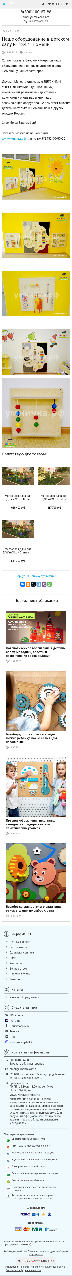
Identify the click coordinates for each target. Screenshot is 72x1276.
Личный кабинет (20, 941)
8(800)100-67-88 (36, 12)
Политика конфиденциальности (23, 1270)
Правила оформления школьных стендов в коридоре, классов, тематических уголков (30, 824)
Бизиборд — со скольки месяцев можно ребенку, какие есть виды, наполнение (32, 738)
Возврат (15, 979)
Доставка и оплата (22, 952)
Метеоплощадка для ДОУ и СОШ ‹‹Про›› (18, 497)
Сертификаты (18, 947)
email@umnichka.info (36, 17)
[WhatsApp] (49, 584)
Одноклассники (19, 1026)
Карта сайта (36, 1254)
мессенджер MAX (21, 1042)
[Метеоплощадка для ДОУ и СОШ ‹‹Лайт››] (54, 476)
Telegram (15, 1031)
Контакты (16, 963)
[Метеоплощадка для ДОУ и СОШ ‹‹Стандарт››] (18, 529)
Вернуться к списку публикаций (36, 576)
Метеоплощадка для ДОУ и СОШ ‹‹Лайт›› (54, 497)
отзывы (27, 52)
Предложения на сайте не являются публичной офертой (35, 1266)
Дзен (13, 1036)
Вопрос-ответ (18, 968)
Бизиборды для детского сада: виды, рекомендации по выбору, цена (34, 908)
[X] (33, 584)
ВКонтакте (16, 1015)
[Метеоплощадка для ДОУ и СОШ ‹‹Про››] (18, 476)
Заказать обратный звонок (27, 1063)
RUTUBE (15, 1020)
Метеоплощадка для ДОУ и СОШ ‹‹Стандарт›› (18, 551)
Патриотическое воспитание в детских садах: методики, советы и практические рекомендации (35, 652)
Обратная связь (20, 974)
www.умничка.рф (14, 138)
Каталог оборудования (24, 997)
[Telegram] (38, 584)
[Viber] (44, 584)
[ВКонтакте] (22, 584)
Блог (13, 957)
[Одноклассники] (28, 584)
